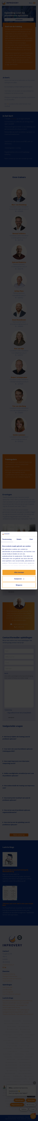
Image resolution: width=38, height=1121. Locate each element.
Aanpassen (18, 579)
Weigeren (19, 585)
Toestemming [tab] (6, 539)
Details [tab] (19, 539)
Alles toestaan (19, 572)
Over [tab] (31, 539)
